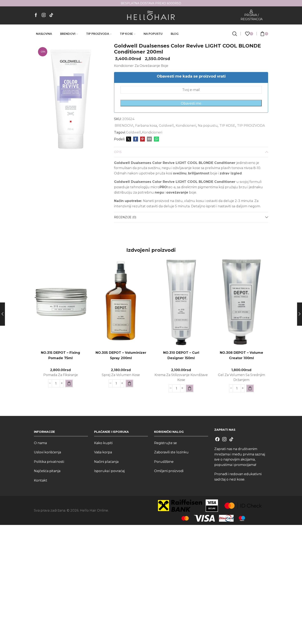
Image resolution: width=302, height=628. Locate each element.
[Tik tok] (51, 15)
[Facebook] (36, 15)
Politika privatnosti (49, 462)
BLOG (175, 33)
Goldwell (166, 126)
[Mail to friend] (149, 139)
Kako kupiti (103, 443)
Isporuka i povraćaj (109, 471)
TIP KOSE (126, 33)
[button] (69, 383)
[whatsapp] (156, 139)
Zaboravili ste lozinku (171, 452)
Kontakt (40, 480)
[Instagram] (44, 15)
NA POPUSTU (153, 33)
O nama (40, 443)
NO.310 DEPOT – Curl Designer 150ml (181, 355)
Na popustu (208, 126)
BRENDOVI (67, 33)
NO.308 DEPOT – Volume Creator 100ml (241, 355)
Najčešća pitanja (47, 471)
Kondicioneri (186, 126)
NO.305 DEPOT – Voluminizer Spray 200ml (121, 355)
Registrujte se (165, 443)
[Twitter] (128, 139)
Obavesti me (191, 103)
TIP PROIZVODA (97, 33)
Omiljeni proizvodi (168, 471)
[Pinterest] (142, 139)
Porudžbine (164, 462)
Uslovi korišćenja (47, 452)
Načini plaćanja (106, 462)
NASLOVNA (44, 33)
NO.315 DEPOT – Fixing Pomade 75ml (60, 355)
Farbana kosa (146, 126)
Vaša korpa (103, 452)
